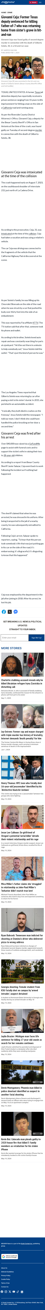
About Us (4, 1268)
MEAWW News (6, 1243)
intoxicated (6, 233)
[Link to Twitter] (10, 1291)
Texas (37, 92)
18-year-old (9, 455)
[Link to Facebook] (2, 1291)
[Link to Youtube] (14, 1291)
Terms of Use (5, 1283)
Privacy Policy (5, 1275)
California (7, 107)
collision (32, 233)
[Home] (8, 2)
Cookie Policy (5, 1279)
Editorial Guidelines (7, 1272)
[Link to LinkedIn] (22, 1291)
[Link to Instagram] (6, 1291)
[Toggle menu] (41, 2)
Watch (34, 2)
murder (38, 130)
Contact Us (4, 1287)
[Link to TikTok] (18, 1292)
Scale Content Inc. (27, 1243)
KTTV (35, 322)
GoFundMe (34, 443)
